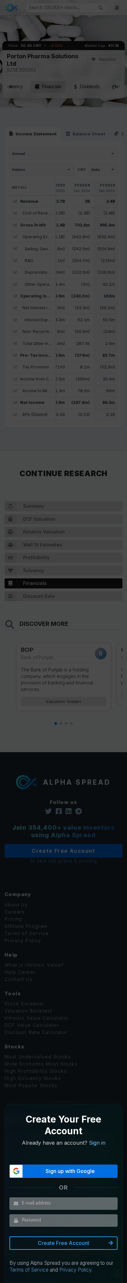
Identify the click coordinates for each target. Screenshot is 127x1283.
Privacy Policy (75, 1270)
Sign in (97, 1142)
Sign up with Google (70, 1171)
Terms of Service (29, 1270)
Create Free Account (63, 1243)
